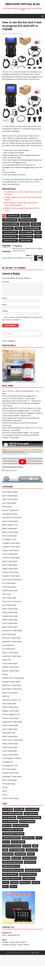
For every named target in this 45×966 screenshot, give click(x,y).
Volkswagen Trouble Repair (11, 776)
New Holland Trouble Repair (12, 689)
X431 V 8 (13, 886)
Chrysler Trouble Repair (10, 550)
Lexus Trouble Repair (9, 663)
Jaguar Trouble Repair (9, 627)
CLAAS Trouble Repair (10, 554)
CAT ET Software (18, 842)
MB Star (5, 674)
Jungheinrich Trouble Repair (12, 641)
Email (4, 305)
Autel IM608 (19, 809)
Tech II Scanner (26, 236)
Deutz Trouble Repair (9, 561)
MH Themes (35, 953)
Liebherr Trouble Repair (10, 667)
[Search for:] (22, 333)
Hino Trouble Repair (9, 605)
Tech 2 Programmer (32, 228)
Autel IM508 (7, 809)
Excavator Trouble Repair (11, 576)
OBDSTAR (6, 696)
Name (4, 298)
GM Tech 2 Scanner (11, 224)
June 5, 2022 (8, 34)
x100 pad (14, 882)
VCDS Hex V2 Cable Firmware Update (15, 433)
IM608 (5, 850)
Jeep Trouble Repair (9, 634)
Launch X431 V (32, 850)
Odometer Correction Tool (11, 700)
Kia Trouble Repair (8, 649)
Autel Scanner (7, 507)
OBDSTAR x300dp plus (28, 874)
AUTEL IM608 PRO (32, 809)
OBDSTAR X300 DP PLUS (11, 866)
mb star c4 (16, 858)
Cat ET (39, 838)
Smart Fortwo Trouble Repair (12, 740)
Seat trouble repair (8, 733)
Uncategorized (7, 762)
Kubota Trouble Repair (10, 652)
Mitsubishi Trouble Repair (11, 682)
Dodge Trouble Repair (10, 569)
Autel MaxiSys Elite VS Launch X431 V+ (15, 401)
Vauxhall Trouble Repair (10, 773)
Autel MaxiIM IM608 (27, 821)
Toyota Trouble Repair (10, 755)
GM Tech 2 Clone (10, 220)
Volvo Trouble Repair (9, 780)
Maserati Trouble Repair (10, 671)
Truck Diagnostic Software (11, 758)
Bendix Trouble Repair (10, 521)
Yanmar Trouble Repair (10, 798)
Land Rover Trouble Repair (11, 656)
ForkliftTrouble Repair (9, 590)
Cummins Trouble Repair (11, 558)
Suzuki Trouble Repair (9, 747)
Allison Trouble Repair (10, 499)
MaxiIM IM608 (20, 854)
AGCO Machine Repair (10, 492)
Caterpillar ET (28, 838)
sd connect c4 (28, 878)
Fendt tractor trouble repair (11, 580)
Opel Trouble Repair (9, 703)
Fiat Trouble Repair (9, 583)
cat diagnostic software (12, 830)
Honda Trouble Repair (10, 612)
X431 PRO (36, 882)
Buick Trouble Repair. (9, 536)
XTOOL (4, 795)
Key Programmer (8, 645)
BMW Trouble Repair (9, 528)
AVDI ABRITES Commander (12, 517)
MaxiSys (31, 854)
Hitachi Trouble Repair (10, 609)
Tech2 (38, 236)
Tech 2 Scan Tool (10, 232)
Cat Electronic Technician (13, 834)
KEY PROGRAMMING (17, 850)
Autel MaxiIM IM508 (10, 821)
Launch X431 (6, 660)
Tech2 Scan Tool (10, 241)
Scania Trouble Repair (10, 729)
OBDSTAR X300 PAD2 (33, 870)
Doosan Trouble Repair (10, 572)
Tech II (38, 232)
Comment (5, 282)
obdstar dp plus (29, 858)
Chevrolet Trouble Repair (11, 547)
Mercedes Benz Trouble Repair (13, 678)
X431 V (5, 886)
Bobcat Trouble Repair (10, 532)
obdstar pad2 (30, 862)
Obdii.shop (18, 34)
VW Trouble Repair (8, 784)
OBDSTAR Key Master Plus (12, 862)
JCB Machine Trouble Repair (12, 631)
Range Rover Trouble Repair (12, 722)
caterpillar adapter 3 (11, 838)
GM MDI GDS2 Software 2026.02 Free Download (19, 423)
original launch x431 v (11, 878)
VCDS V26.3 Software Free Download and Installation (21, 403)
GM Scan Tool (13, 216)
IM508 (35, 846)
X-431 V (5, 882)
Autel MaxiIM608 (9, 817)
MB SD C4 (6, 858)
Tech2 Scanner (25, 241)
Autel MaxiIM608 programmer (29, 817)
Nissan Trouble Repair (10, 693)
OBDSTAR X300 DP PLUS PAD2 (13, 870)
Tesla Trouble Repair (9, 751)
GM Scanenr (6, 594)
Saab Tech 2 (8, 228)
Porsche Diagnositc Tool (11, 714)
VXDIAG (5, 787)
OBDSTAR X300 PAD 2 (10, 874)
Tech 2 (18, 228)
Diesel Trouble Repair (9, 565)
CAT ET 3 (6, 842)
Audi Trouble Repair (9, 503)
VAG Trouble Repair (9, 769)
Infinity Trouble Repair (10, 620)
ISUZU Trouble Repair (9, 623)
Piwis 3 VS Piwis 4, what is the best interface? (18, 391)
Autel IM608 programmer (12, 813)
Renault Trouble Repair (10, 725)
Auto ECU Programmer (10, 510)
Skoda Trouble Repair (9, 736)
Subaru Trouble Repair (10, 744)
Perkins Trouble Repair (10, 707)
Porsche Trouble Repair (10, 718)
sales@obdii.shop (14, 935)
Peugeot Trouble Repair (10, 711)
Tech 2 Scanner (26, 232)
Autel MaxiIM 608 (31, 813)
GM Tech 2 (9, 72)
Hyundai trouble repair (10, 616)
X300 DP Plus (25, 882)
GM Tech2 (25, 224)
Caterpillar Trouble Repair (11, 543)
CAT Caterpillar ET (20, 826)
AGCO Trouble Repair (9, 496)
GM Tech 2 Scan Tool (27, 220)
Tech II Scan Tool (10, 236)
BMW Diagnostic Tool (10, 525)
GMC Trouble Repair (9, 598)
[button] (42, 16)
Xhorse (4, 791)
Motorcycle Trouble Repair (11, 685)
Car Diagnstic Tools (9, 539)
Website (5, 311)
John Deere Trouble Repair (11, 638)
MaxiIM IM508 (8, 854)
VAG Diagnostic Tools (10, 765)
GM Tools (35, 224)
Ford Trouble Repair (9, 587)
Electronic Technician (11, 846)
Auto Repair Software (9, 514)
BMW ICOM (7, 826)
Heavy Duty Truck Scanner (11, 601)
